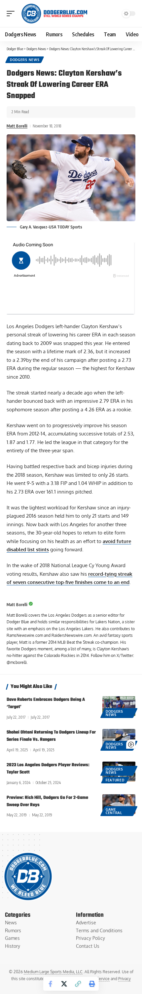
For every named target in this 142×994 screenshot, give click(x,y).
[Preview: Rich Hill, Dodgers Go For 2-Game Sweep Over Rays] (118, 804)
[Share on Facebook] (50, 984)
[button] (12, 13)
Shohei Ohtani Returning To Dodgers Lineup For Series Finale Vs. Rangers (51, 736)
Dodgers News (24, 60)
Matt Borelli (17, 125)
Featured (115, 780)
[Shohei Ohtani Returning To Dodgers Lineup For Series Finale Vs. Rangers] (118, 739)
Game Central (114, 811)
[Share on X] (64, 984)
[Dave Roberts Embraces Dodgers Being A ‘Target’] (118, 706)
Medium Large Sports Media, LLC (53, 971)
